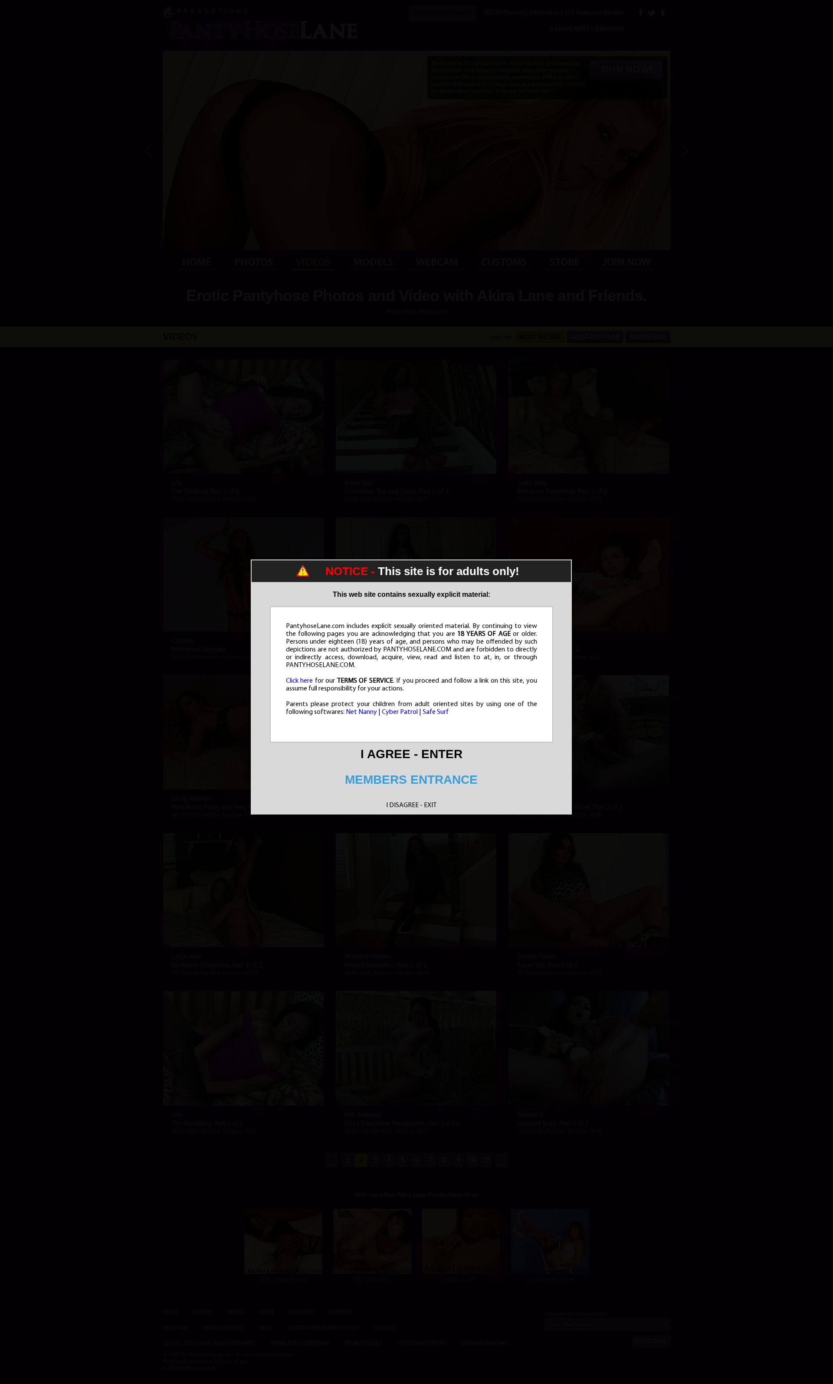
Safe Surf (436, 712)
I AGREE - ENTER (411, 754)
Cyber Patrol (400, 712)
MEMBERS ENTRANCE (411, 779)
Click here (299, 680)
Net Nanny (361, 712)
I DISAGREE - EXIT (411, 805)
